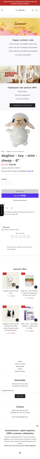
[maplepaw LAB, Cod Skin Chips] (10, 280)
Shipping (4, 168)
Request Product (20, 371)
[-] (3, 183)
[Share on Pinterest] (12, 207)
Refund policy (20, 366)
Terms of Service (20, 364)
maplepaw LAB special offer (22, 105)
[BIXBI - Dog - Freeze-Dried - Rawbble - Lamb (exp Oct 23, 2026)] (29, 313)
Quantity (4, 179)
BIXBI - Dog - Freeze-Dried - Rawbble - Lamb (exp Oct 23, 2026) (29, 326)
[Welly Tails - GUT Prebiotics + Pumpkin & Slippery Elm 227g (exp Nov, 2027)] (29, 280)
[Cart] (37, 10)
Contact (20, 369)
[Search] (33, 10)
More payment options (20, 200)
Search (20, 361)
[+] (9, 183)
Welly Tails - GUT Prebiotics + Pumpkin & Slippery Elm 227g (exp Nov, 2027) (29, 293)
